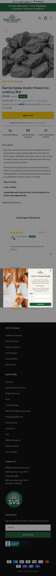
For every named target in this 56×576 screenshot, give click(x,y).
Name (31, 293)
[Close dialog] (51, 270)
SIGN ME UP (40, 304)
